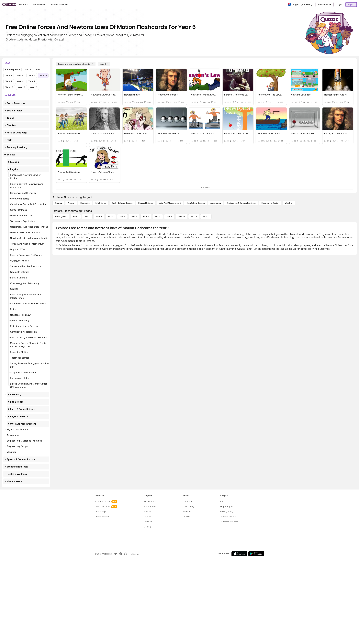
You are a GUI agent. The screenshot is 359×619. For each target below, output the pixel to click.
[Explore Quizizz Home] (9, 4)
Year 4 (20, 75)
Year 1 (28, 69)
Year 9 (31, 81)
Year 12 (33, 87)
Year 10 (9, 87)
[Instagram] (125, 554)
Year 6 (43, 75)
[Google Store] (256, 553)
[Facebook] (120, 554)
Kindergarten (12, 69)
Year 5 (31, 75)
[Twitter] (115, 554)
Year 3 (8, 75)
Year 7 (8, 81)
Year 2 (39, 69)
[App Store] (239, 553)
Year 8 (20, 81)
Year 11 (21, 87)
